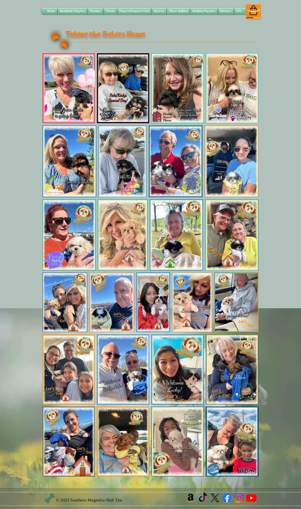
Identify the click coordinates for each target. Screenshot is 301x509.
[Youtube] (251, 498)
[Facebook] (227, 498)
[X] (215, 498)
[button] (72, 11)
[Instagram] (239, 498)
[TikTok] (203, 498)
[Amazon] (191, 498)
